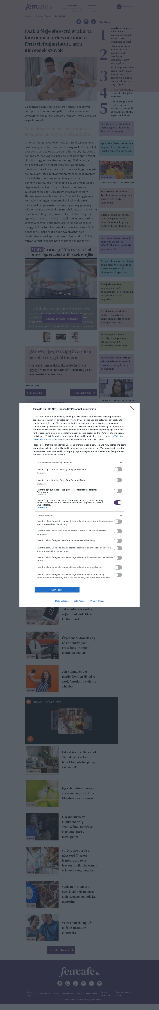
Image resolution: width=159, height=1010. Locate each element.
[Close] (133, 409)
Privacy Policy (97, 601)
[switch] (118, 469)
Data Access (79, 601)
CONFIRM (57, 590)
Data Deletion (62, 601)
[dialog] (79, 505)
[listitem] (79, 462)
